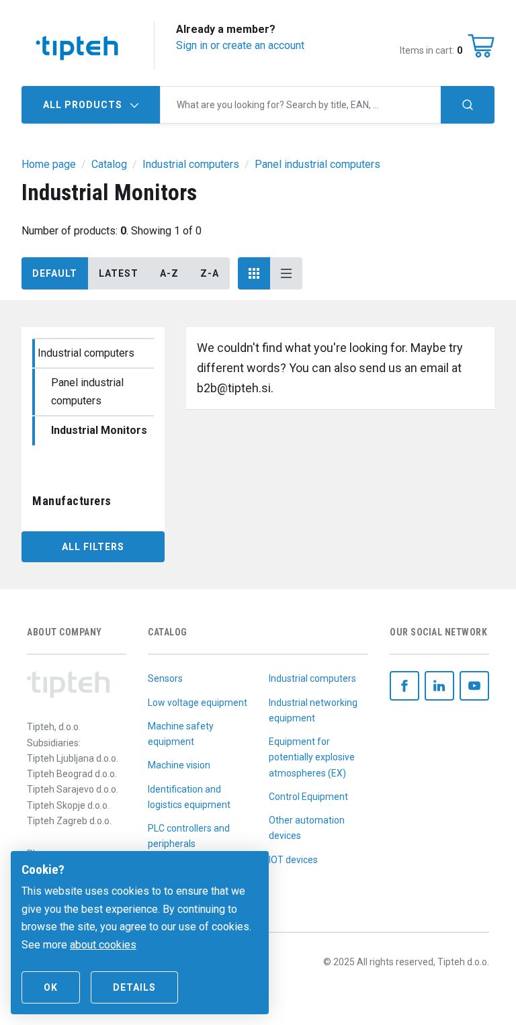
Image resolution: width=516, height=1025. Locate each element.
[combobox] (300, 105)
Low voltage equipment (197, 702)
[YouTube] (474, 686)
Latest (118, 273)
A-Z (169, 273)
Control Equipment (308, 796)
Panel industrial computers (87, 391)
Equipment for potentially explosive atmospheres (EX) (312, 757)
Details (134, 987)
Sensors (165, 678)
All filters (93, 546)
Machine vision (179, 765)
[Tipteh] (77, 45)
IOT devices (293, 859)
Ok (51, 987)
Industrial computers (86, 353)
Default (54, 273)
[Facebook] (404, 686)
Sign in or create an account (240, 45)
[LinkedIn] (439, 686)
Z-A (209, 273)
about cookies (103, 944)
